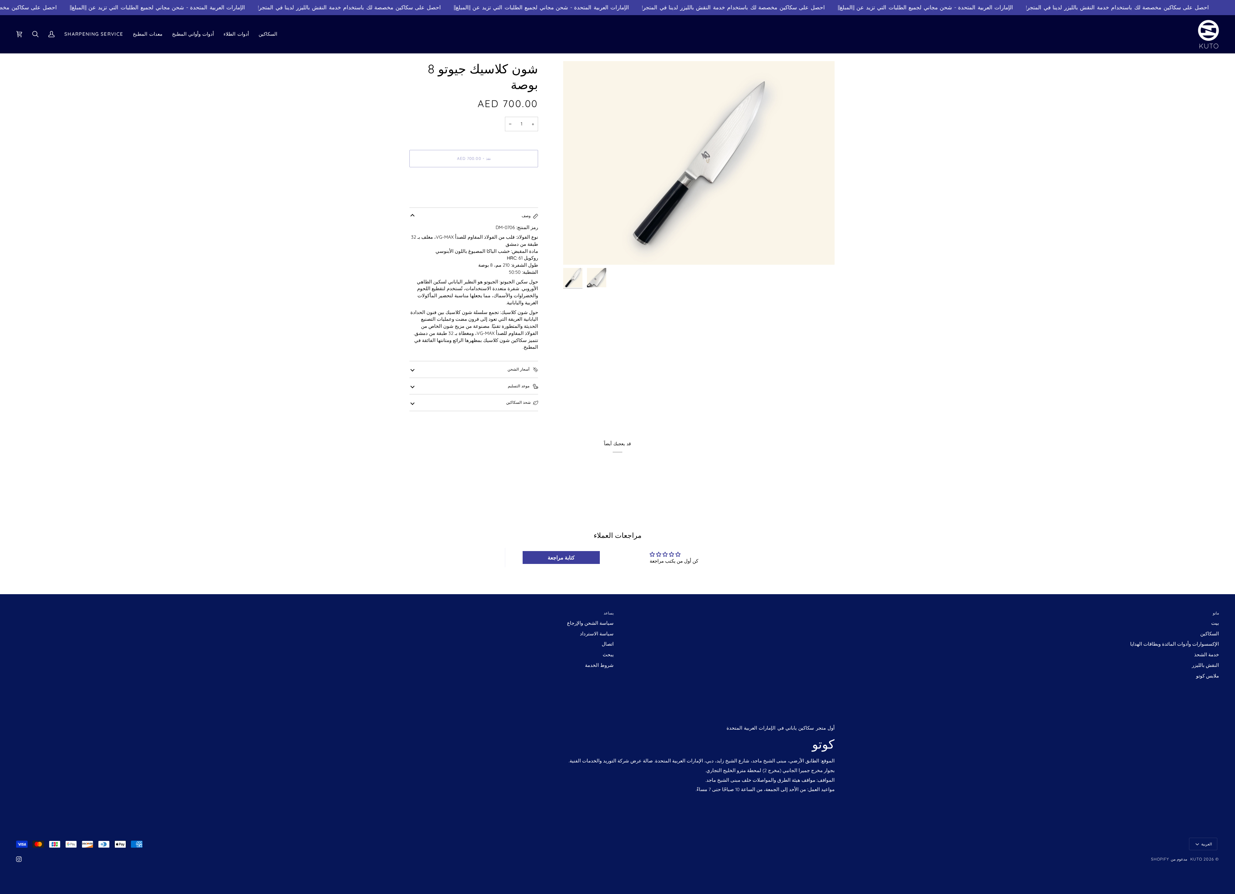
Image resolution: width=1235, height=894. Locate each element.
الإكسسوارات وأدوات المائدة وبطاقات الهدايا (1174, 644)
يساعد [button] (609, 613)
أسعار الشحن (519, 369)
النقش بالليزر (1205, 665)
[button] (268, 34)
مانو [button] (1216, 613)
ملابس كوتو (1207, 676)
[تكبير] (699, 163)
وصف (526, 215)
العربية (1206, 844)
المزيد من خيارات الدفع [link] (432, 197)
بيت (1215, 623)
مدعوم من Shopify (1169, 859)
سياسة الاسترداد (597, 634)
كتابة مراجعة (561, 557)
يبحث (608, 654)
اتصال (608, 644)
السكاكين (1209, 634)
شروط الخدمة (599, 665)
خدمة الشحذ (1206, 654)
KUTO (1196, 859)
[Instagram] (19, 859)
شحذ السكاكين (518, 402)
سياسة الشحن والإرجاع (590, 623)
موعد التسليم (519, 385)
